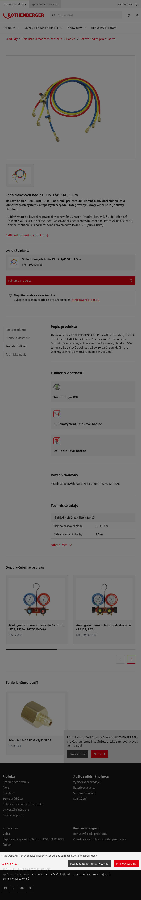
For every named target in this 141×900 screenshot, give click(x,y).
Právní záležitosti (60, 874)
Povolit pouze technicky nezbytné (89, 863)
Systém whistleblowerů (16, 878)
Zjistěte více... (10, 863)
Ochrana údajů (81, 874)
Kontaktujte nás (102, 874)
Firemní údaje (40, 874)
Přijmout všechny (126, 863)
